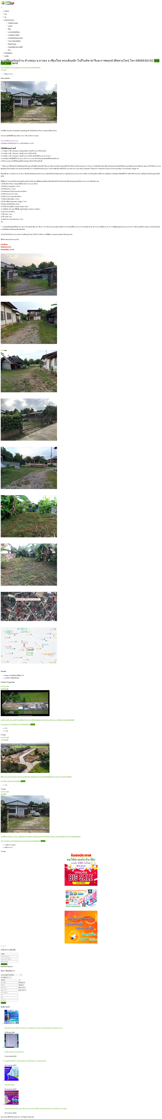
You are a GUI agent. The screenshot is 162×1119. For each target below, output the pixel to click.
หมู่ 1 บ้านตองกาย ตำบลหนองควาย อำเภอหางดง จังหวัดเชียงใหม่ (20, 67)
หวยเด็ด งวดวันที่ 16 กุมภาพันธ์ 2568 (14, 1052)
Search (3, 1002)
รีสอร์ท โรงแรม (12, 44)
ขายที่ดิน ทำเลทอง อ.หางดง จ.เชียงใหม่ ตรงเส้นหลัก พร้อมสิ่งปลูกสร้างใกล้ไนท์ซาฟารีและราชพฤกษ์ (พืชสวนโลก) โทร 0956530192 (41, 836)
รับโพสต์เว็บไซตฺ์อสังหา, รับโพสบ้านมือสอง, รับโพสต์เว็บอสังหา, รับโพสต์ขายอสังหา (25, 1061)
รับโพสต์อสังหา (8, 53)
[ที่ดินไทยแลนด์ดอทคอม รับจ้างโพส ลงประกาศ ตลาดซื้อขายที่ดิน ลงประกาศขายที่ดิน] (7, 4)
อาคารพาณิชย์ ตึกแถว (14, 32)
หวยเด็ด (6, 56)
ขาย (5, 14)
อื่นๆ (9, 50)
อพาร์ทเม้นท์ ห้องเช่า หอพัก (15, 38)
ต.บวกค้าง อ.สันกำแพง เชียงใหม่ (10, 781)
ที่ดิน (9, 29)
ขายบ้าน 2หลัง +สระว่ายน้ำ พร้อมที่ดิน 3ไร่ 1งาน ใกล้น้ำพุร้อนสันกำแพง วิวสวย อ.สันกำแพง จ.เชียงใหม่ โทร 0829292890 (37, 720)
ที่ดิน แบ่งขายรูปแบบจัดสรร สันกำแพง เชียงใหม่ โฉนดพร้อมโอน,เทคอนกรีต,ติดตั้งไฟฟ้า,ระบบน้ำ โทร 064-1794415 (36, 777)
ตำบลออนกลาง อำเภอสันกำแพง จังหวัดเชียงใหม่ (15, 724)
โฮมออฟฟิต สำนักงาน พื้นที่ (15, 47)
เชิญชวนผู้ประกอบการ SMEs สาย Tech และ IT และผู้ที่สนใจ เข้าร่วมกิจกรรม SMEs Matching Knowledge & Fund (33, 1028)
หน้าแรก (6, 11)
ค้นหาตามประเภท (9, 20)
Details (32, 724)
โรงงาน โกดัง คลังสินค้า (14, 41)
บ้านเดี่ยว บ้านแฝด (13, 23)
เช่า (5, 17)
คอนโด (10, 26)
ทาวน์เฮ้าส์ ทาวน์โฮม (13, 35)
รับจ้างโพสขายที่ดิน (9, 1084)
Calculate (4, 964)
